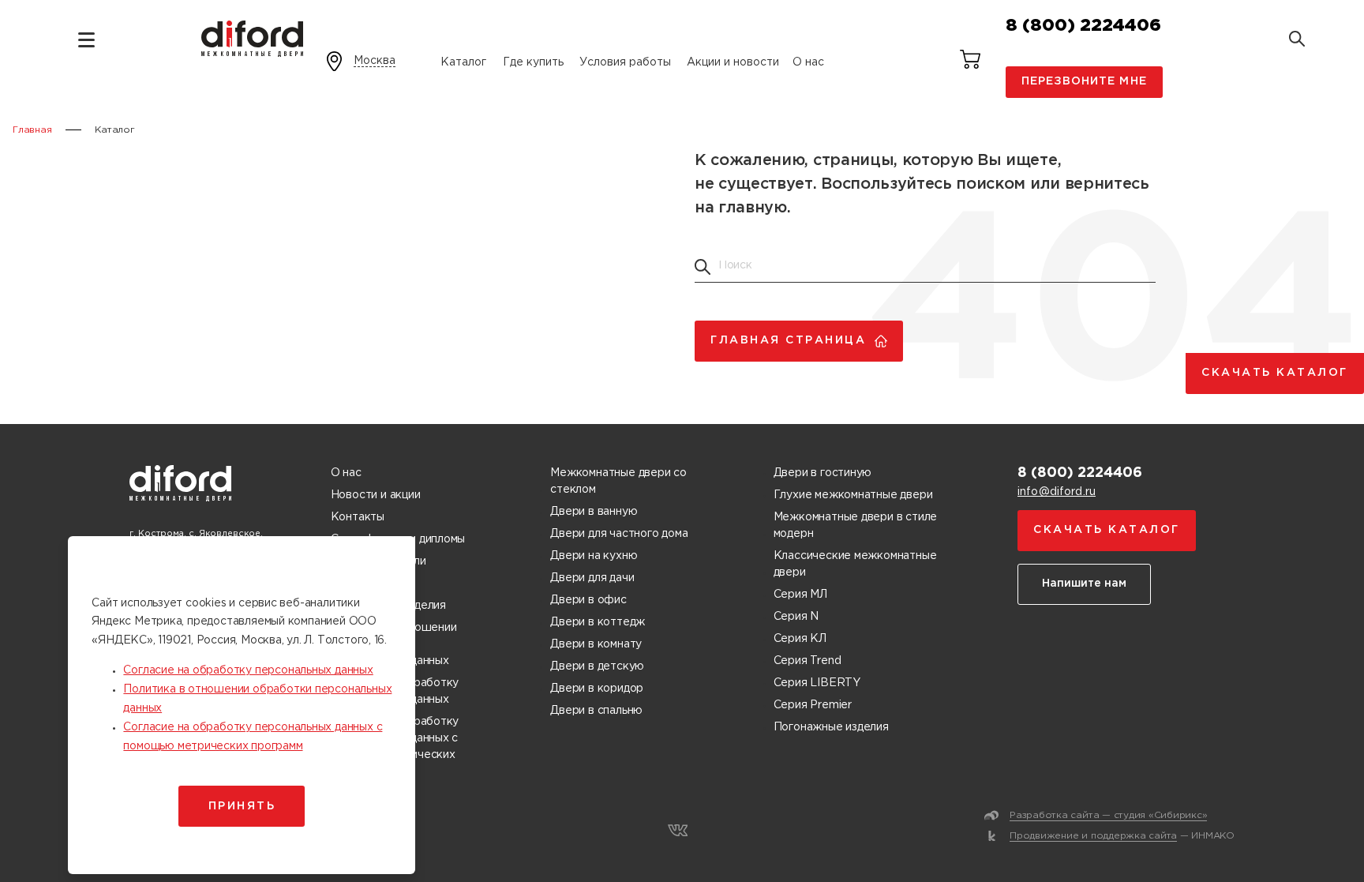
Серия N (796, 616)
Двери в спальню (596, 710)
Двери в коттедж (597, 622)
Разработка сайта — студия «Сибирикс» (1108, 815)
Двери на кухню (593, 556)
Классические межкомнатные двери (855, 564)
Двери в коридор (596, 688)
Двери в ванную (593, 511)
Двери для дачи (592, 578)
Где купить (533, 62)
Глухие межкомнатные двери (853, 495)
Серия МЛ (800, 594)
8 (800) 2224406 (1083, 26)
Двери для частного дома (619, 534)
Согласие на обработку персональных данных (248, 670)
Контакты (357, 517)
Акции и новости (733, 62)
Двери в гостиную (823, 473)
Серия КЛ (800, 639)
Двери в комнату (596, 644)
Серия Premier (813, 705)
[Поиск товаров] (1297, 40)
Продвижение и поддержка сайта (1093, 835)
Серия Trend (807, 661)
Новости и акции (376, 495)
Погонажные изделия (831, 727)
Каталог (463, 62)
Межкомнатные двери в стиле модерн (856, 525)
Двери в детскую (597, 666)
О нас (808, 62)
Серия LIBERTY (817, 683)
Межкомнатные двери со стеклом (618, 481)
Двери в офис (588, 600)
